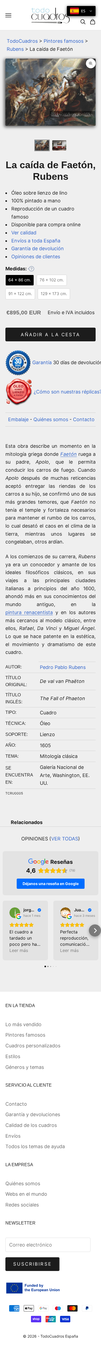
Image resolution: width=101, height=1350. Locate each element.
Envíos (12, 1136)
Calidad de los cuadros (31, 1125)
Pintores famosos (63, 41)
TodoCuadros (22, 41)
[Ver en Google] (14, 912)
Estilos (12, 1056)
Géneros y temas (24, 1067)
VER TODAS (64, 838)
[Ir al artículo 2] (59, 145)
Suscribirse (32, 1264)
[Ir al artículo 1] (42, 145)
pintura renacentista (29, 612)
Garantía (42, 362)
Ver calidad (23, 232)
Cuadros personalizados (32, 1045)
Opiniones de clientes (35, 256)
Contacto (84, 419)
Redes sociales (22, 1205)
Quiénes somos (50, 419)
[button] (6, 931)
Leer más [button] (18, 950)
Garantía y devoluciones (32, 1114)
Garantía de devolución (37, 248)
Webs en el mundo (26, 1194)
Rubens (15, 49)
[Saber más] (31, 268)
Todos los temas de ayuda (35, 1146)
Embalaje (18, 419)
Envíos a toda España (35, 240)
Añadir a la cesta (50, 334)
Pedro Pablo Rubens (63, 667)
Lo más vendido (23, 1024)
